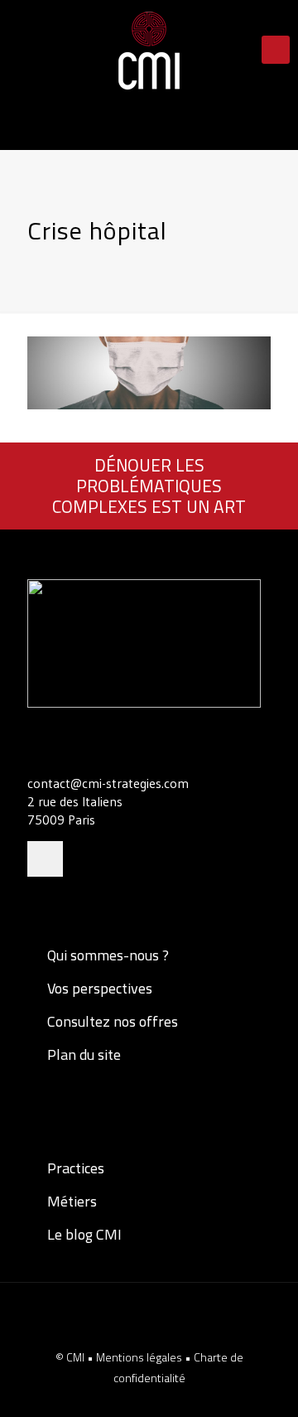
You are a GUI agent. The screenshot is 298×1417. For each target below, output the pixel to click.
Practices (74, 1168)
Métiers (70, 1201)
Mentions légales (140, 1357)
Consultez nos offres (111, 1021)
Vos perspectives (98, 988)
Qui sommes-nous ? (106, 955)
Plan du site (82, 1054)
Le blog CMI (83, 1234)
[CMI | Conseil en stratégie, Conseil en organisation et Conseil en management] (149, 49)
